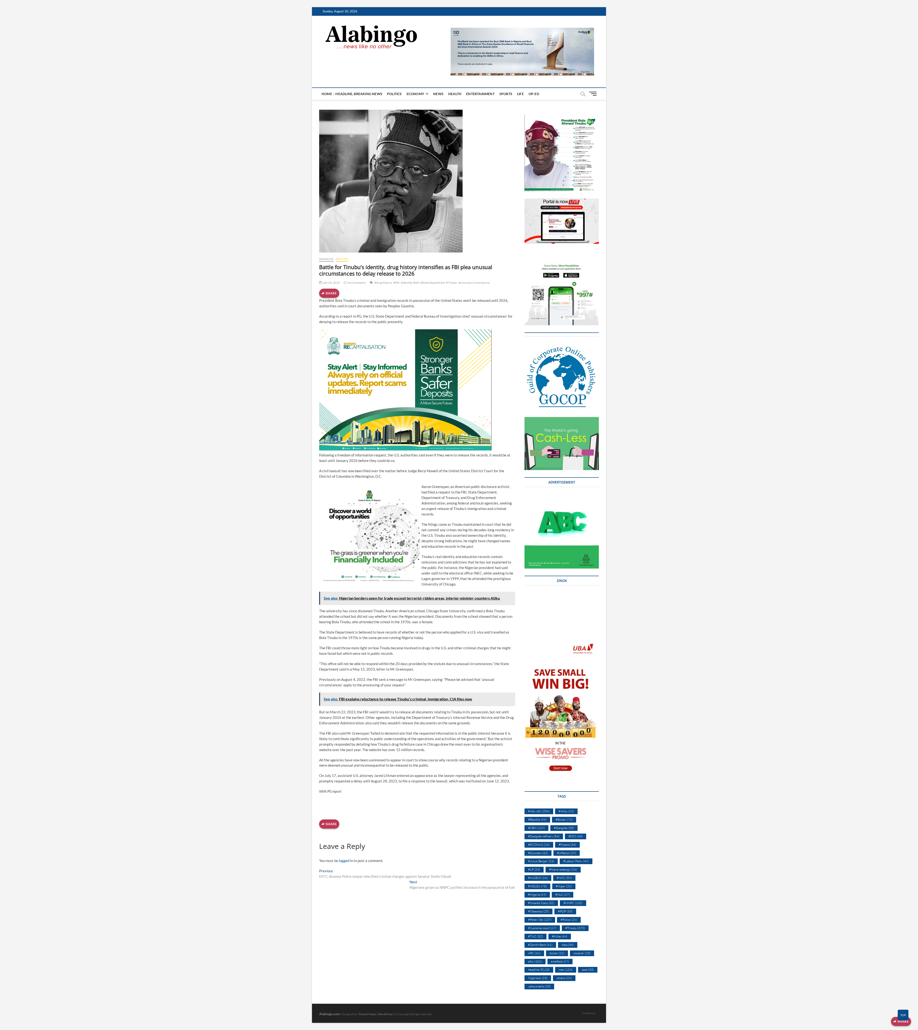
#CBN (536, 828)
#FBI (396, 282)
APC (534, 953)
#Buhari (564, 819)
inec (566, 969)
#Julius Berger (541, 861)
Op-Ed (534, 94)
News (438, 94)
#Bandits (537, 819)
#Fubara (567, 844)
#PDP (565, 911)
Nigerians (537, 978)
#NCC (564, 878)
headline (326, 259)
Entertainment (480, 94)
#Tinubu (451, 282)
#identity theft (410, 282)
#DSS (575, 836)
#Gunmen (538, 853)
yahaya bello (539, 986)
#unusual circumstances (474, 282)
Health (454, 94)
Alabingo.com (329, 1014)
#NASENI (538, 878)
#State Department (433, 282)
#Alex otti (539, 811)
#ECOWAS (539, 844)
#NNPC (573, 903)
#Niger (564, 886)
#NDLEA (537, 886)
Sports (505, 94)
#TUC (535, 936)
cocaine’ (582, 953)
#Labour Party (576, 861)
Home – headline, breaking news (352, 94)
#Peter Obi (540, 920)
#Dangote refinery (543, 836)
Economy (415, 94)
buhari (557, 953)
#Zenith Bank (540, 945)
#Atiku (566, 811)
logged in (346, 860)
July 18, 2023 (331, 282)
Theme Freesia (367, 1014)
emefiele (560, 961)
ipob (588, 969)
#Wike (559, 936)
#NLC (562, 894)
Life (520, 94)
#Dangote (564, 828)
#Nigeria (537, 894)
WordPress (385, 1014)
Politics (394, 94)
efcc (535, 961)
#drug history (383, 282)
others (564, 978)
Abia (568, 945)
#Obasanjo (538, 911)
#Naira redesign (563, 869)
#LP (534, 869)
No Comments (356, 282)
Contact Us (588, 1013)
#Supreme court (542, 928)
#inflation (566, 853)
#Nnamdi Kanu (541, 903)
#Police (569, 920)
